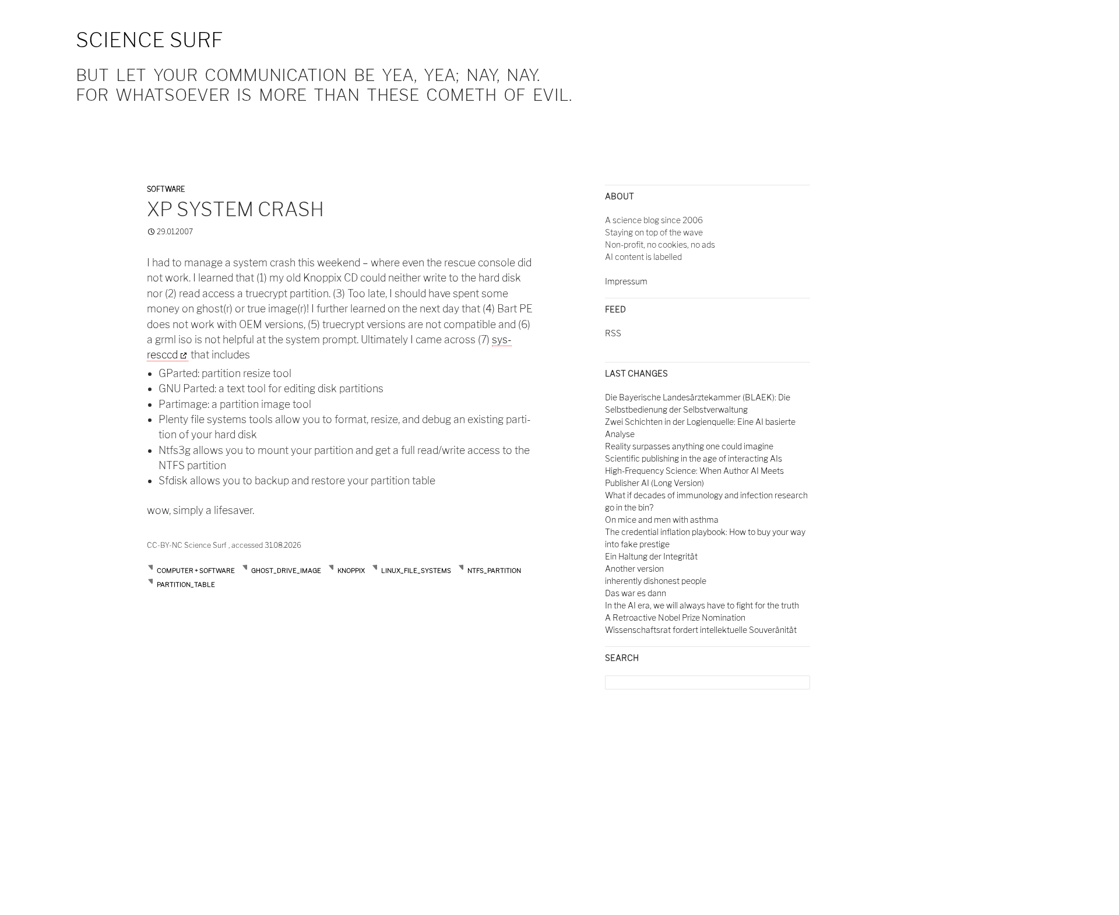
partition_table (186, 584)
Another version (634, 568)
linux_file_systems (416, 570)
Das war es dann (635, 593)
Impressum (626, 281)
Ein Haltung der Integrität (651, 556)
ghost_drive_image (286, 570)
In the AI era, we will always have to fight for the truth (702, 605)
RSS (613, 333)
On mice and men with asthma (662, 520)
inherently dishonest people (655, 581)
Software (166, 189)
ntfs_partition (494, 570)
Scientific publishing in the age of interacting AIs (693, 458)
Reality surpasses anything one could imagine (689, 446)
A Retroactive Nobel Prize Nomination (675, 617)
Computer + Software (196, 570)
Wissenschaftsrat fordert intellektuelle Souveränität (701, 630)
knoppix (351, 570)
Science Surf (149, 39)
